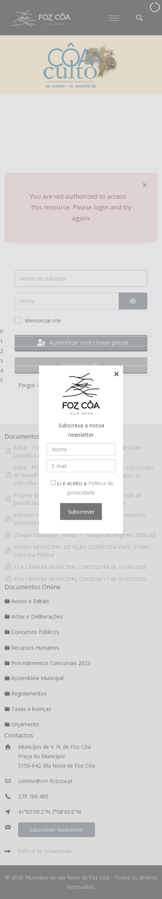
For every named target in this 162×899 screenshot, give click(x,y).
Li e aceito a (84, 487)
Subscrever (81, 511)
